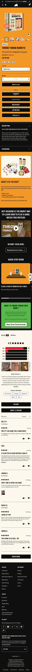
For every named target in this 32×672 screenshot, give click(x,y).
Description (6, 126)
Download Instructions (15, 250)
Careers (19, 582)
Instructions (4, 570)
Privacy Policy (5, 669)
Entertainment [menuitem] (8, 393)
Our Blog (19, 573)
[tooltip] (20, 374)
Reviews (4, 589)
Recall (3, 606)
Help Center (4, 600)
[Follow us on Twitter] (8, 626)
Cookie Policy (21, 669)
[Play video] (16, 228)
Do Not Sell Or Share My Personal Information (7, 613)
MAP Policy (4, 609)
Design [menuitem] (13, 397)
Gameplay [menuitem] (16, 393)
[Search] (6, 5)
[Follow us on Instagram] (17, 626)
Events (19, 586)
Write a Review (19, 410)
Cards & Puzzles (5, 582)
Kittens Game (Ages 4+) (7, 576)
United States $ (15, 656)
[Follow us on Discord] (3, 630)
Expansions (5, 149)
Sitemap (27, 669)
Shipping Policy (5, 603)
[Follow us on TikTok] (12, 626)
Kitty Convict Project (22, 576)
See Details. (25, 1)
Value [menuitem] (19, 397)
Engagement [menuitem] (24, 393)
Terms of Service (13, 669)
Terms (16, 641)
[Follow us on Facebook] (3, 626)
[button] (8, 55)
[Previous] (3, 39)
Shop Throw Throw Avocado (16, 324)
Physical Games (5, 573)
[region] (16, 366)
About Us (20, 570)
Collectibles (4, 586)
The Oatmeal (20, 579)
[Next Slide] (29, 366)
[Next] (28, 39)
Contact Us (4, 597)
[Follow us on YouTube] (21, 626)
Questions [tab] (13, 335)
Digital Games (5, 579)
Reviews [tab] (5, 335)
